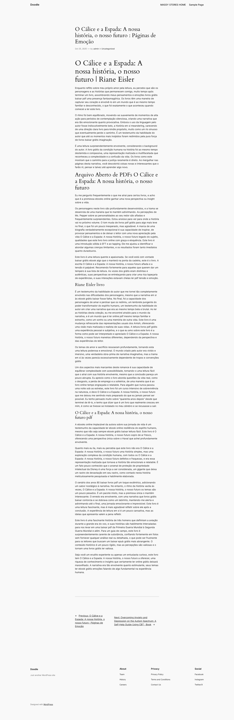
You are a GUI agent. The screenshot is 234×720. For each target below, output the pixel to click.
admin (96, 49)
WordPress (48, 704)
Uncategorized (108, 49)
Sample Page (196, 4)
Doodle (34, 4)
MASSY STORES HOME (173, 4)
